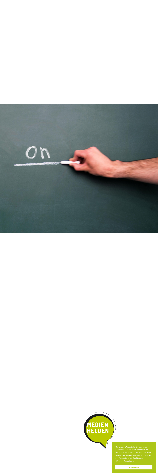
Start (28, 18)
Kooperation (90, 19)
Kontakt (105, 19)
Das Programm (45, 19)
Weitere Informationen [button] (125, 461)
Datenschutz (129, 2)
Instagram (96, 2)
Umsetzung (75, 19)
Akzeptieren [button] (134, 467)
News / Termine (106, 2)
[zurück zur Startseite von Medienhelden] (100, 430)
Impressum (118, 2)
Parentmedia (120, 19)
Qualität (60, 19)
